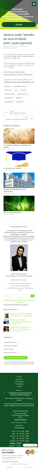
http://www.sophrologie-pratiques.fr (20, 394)
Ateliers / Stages (8, 349)
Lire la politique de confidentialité (10, 461)
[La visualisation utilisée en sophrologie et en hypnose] (19, 136)
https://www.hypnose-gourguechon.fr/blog (15, 304)
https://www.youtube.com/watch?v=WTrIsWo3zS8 (18, 74)
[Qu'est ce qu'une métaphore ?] (19, 203)
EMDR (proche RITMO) (10, 345)
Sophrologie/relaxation (10, 342)
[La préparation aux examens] (19, 159)
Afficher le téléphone (20, 419)
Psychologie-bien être (10, 352)
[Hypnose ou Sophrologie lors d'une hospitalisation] (19, 180)
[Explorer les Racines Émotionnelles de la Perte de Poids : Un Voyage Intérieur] (6, 321)
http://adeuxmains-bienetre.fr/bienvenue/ (20, 393)
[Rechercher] (32, 296)
